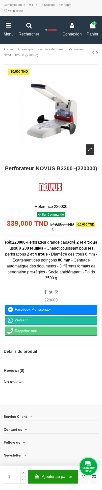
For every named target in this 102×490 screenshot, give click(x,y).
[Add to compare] (94, 477)
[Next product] (97, 52)
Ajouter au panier (57, 476)
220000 (51, 300)
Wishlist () (15, 11)
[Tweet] (51, 292)
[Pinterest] (56, 292)
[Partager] (45, 292)
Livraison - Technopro (57, 5)
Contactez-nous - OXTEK (21, 5)
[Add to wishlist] (84, 477)
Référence (44, 206)
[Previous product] (94, 52)
